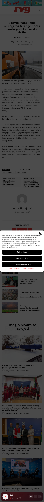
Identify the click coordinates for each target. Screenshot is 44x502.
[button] (40, 233)
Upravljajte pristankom (22, 264)
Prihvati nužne (22, 258)
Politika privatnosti (28, 268)
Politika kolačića (14, 268)
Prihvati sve (22, 252)
